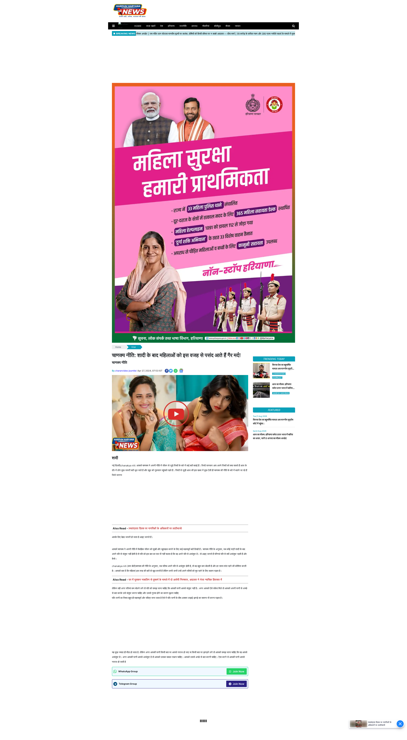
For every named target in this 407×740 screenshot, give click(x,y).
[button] (113, 26)
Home (138, 25)
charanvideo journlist (126, 370)
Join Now (238, 671)
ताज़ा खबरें (150, 25)
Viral (133, 347)
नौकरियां (205, 25)
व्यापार (238, 25)
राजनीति (183, 25)
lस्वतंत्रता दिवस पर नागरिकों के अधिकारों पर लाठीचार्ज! (155, 528)
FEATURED (274, 410)
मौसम (228, 25)
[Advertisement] (203, 59)
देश (161, 25)
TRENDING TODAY (274, 359)
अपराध (194, 25)
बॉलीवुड (217, 25)
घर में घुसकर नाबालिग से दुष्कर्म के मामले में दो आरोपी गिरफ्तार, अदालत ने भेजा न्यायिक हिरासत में (175, 579)
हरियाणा (171, 25)
